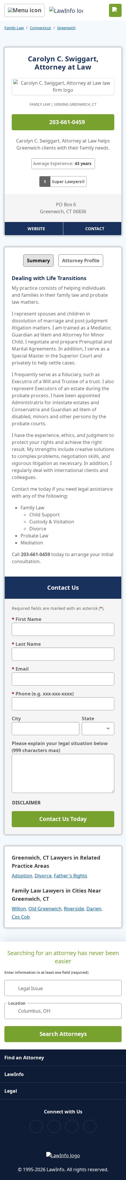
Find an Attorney (24, 1057)
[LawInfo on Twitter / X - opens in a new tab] (54, 1126)
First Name (26, 619)
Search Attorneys (63, 1034)
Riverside (74, 908)
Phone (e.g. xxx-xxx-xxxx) (43, 693)
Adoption (22, 875)
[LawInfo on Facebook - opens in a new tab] (36, 1126)
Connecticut (40, 27)
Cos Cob (21, 917)
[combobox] (63, 988)
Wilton (19, 908)
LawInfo (14, 1074)
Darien (93, 908)
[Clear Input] (114, 987)
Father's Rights (70, 875)
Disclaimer (26, 802)
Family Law (14, 27)
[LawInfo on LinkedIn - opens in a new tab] (89, 1126)
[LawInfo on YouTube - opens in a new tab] (72, 1126)
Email (20, 669)
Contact (94, 228)
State (88, 718)
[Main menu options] (24, 10)
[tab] (38, 260)
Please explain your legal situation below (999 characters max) (60, 747)
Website (36, 228)
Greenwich (66, 27)
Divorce (43, 875)
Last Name (26, 644)
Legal (10, 1091)
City (16, 718)
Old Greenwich (45, 908)
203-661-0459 (67, 122)
